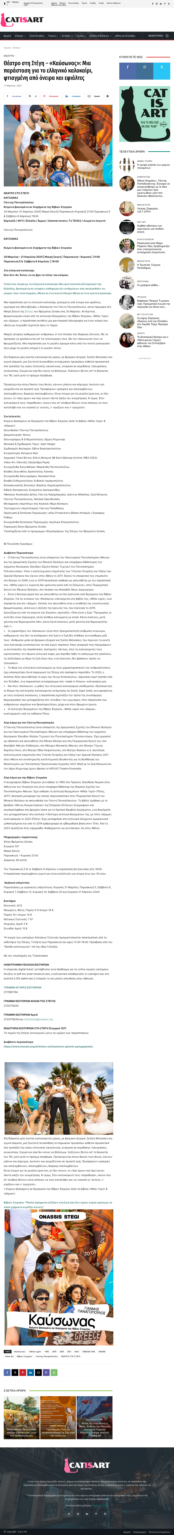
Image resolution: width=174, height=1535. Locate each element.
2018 (54, 1351)
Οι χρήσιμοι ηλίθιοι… (148, 285)
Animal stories (57, 1426)
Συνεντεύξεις (143, 177)
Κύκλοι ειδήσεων (145, 239)
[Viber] (46, 1372)
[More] (107, 96)
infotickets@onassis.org (38, 1019)
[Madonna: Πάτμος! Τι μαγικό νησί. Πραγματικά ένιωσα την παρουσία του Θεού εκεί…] (127, 302)
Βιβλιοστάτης (143, 205)
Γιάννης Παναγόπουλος (47, 1356)
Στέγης (29, 311)
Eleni (77, 1351)
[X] (169, 4)
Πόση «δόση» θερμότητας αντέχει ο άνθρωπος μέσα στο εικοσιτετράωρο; (21, 1432)
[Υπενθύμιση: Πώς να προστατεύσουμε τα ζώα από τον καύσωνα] (58, 1417)
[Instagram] (157, 4)
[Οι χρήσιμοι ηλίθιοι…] (127, 283)
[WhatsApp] (54, 1372)
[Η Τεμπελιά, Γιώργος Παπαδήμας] (127, 265)
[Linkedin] (161, 4)
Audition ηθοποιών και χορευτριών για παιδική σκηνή (150, 228)
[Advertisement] (107, 19)
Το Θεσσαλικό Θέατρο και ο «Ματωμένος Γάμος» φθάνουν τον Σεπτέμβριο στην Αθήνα (152, 341)
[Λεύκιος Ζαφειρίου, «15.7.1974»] (127, 208)
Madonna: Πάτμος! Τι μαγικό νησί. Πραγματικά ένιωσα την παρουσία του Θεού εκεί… (153, 303)
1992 (47, 1351)
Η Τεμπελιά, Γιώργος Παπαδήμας (148, 266)
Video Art (9, 1356)
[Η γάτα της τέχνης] (22, 20)
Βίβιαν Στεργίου (24, 1356)
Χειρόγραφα (21, 1426)
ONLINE (102, 1351)
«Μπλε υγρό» (35, 1351)
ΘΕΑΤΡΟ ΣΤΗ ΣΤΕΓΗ (70, 1356)
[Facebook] (153, 4)
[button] (159, 36)
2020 (62, 1351)
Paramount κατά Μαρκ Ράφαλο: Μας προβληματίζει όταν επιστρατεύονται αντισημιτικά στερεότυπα (153, 248)
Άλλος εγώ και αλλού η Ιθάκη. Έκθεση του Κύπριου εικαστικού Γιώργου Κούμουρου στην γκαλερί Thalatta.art (94, 1429)
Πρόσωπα (141, 297)
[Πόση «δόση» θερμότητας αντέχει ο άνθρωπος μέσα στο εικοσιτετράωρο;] (22, 1417)
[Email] (38, 1372)
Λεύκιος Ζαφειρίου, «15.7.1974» (147, 210)
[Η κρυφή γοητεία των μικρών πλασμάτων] (127, 165)
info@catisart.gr (100, 1505)
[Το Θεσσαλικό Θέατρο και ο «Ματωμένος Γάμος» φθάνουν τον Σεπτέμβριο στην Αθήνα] (127, 340)
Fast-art (141, 222)
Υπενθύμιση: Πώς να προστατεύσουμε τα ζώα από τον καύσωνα (58, 1432)
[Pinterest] (165, 4)
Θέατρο (17, 47)
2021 (69, 1351)
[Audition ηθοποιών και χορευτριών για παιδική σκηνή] (127, 227)
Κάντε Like (127, 64)
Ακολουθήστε (144, 64)
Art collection (94, 1420)
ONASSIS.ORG (88, 1351)
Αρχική (7, 47)
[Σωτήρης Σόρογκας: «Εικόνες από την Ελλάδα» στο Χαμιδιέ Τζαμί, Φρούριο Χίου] (127, 321)
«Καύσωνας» (19, 1351)
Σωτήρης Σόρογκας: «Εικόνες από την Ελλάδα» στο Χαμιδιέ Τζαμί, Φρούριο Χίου (152, 323)
